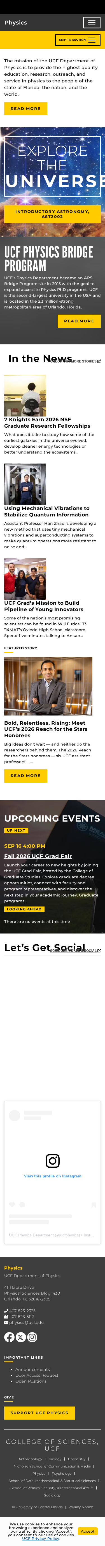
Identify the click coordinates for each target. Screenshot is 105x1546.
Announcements (32, 1369)
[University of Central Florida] (42, 7)
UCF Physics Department (31, 1235)
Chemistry (77, 1459)
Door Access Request (37, 1375)
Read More (26, 108)
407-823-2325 (22, 1310)
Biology (55, 1459)
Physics (38, 1473)
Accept (88, 1531)
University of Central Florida (39, 1507)
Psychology (62, 1473)
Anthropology (30, 1459)
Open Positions (30, 1381)
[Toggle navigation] (92, 22)
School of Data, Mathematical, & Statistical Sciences (52, 1481)
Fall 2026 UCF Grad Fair (38, 856)
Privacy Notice (80, 1507)
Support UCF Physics (40, 1412)
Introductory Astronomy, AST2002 (52, 214)
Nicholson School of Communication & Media (52, 1466)
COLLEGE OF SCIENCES (51, 1441)
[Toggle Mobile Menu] (99, 6)
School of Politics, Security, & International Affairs (52, 1488)
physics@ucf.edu (26, 1322)
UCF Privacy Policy (40, 1538)
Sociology (52, 1495)
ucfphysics (69, 1235)
